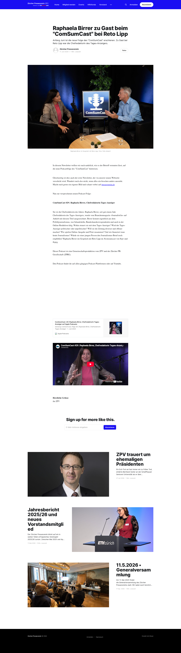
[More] (110, 4)
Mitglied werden (69, 5)
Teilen (124, 50)
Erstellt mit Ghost (147, 636)
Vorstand (103, 5)
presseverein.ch (108, 184)
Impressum (99, 637)
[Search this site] (126, 4)
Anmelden (134, 5)
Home (56, 5)
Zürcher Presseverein (69, 49)
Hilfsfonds (92, 5)
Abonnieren (146, 5)
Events (81, 5)
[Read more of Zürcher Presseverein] (56, 50)
